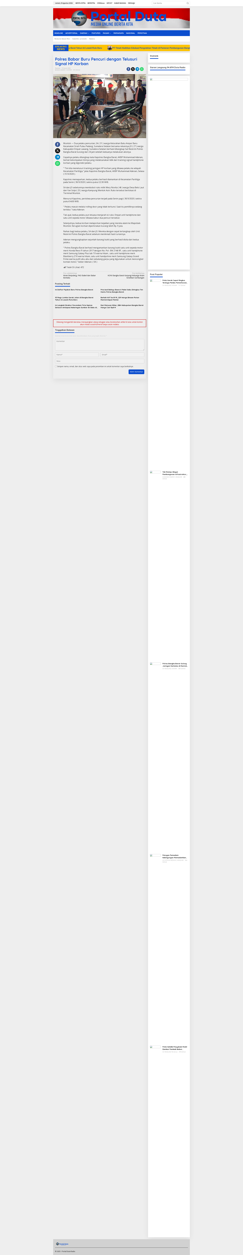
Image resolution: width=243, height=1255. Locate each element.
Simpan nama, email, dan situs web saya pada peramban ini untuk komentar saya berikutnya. (95, 366)
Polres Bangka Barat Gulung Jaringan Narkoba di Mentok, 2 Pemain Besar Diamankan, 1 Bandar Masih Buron (175, 665)
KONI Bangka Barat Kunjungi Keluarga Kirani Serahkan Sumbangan (126, 275)
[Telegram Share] (137, 69)
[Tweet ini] (133, 69)
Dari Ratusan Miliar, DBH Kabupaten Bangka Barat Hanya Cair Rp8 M (122, 306)
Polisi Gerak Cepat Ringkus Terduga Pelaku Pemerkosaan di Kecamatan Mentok (175, 281)
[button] (188, 3)
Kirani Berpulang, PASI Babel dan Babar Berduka (79, 275)
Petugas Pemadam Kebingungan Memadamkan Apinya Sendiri (174, 856)
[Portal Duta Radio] (121, 18)
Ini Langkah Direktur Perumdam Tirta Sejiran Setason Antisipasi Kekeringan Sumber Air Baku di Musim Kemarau (76, 306)
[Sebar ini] (128, 69)
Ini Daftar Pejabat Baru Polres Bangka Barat (74, 290)
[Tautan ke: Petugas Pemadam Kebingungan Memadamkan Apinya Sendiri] (155, 949)
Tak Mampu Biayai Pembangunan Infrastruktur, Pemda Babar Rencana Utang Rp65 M (175, 473)
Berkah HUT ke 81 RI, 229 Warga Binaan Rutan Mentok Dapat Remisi (120, 298)
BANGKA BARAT (60, 70)
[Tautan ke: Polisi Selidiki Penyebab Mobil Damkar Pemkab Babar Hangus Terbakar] (155, 1140)
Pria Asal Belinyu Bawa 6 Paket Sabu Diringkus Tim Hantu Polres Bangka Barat (122, 291)
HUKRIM (69, 70)
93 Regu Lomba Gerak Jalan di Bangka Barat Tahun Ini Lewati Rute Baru (74, 298)
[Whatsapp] (142, 69)
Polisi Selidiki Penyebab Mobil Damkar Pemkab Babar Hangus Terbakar (175, 1048)
